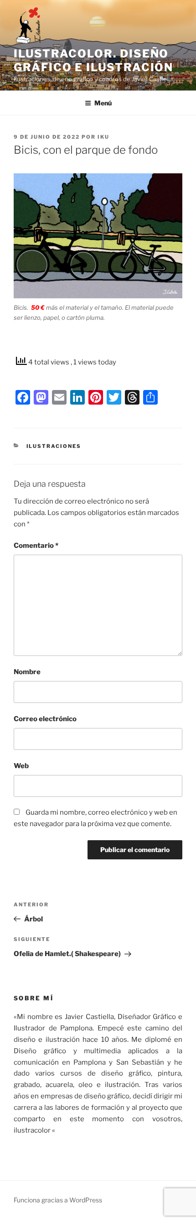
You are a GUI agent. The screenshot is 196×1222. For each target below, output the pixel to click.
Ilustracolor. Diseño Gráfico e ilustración (93, 60)
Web (21, 766)
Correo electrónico (45, 719)
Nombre (27, 672)
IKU (103, 137)
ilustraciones (54, 446)
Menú (103, 103)
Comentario (36, 545)
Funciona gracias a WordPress (58, 1200)
